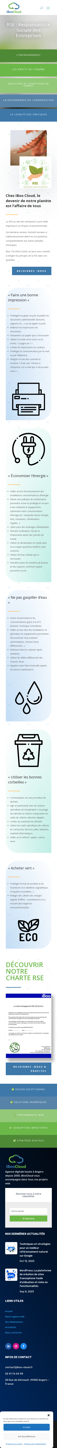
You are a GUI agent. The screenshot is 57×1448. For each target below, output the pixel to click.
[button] (48, 1415)
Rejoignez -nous (32, 270)
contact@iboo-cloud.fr (19, 1367)
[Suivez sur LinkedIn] (8, 1346)
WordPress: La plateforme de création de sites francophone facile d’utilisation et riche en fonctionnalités (35, 1278)
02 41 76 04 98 (14, 1373)
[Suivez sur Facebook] (23, 1346)
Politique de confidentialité (35, 1444)
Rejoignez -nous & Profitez (30, 1068)
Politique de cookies (14, 1444)
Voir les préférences (26, 1436)
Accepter (27, 1427)
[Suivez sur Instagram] (16, 1346)
